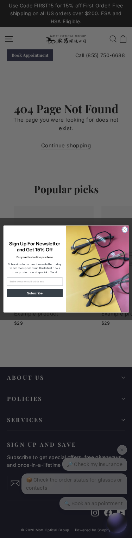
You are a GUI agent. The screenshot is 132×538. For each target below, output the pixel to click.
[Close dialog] (124, 229)
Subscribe (34, 293)
